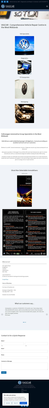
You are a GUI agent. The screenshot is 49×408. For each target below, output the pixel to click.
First (2, 345)
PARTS (22, 391)
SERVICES (22, 392)
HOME (22, 389)
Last (26, 345)
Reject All (16, 403)
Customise (8, 403)
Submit (3, 372)
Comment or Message (6, 361)
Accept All (23, 403)
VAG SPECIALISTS (24, 390)
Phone (2, 354)
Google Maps (5, 279)
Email (3, 348)
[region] (15, 399)
